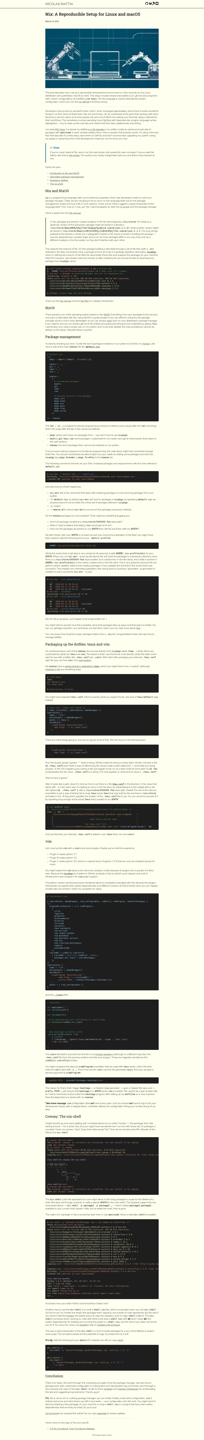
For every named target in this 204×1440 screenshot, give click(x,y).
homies (146, 343)
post (122, 203)
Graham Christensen (128, 1389)
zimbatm (83, 1325)
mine (119, 1340)
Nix (47, 197)
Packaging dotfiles (59, 180)
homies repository (104, 1054)
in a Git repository (97, 129)
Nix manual (75, 213)
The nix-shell (56, 183)
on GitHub (84, 101)
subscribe (101, 1413)
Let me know (51, 1413)
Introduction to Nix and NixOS (64, 173)
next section (85, 660)
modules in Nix (52, 669)
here (138, 628)
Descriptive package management (67, 176)
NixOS (107, 314)
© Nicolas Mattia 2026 (102, 1435)
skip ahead (74, 155)
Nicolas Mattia (59, 4)
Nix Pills (84, 301)
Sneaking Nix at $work (108, 1325)
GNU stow (60, 129)
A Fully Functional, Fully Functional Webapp (72, 1428)
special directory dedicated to (82, 666)
